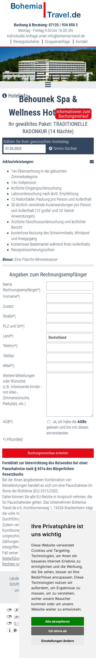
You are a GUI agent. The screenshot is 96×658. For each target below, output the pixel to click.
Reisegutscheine (26, 42)
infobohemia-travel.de (66, 36)
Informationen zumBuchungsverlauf (73, 114)
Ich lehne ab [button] (57, 631)
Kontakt (82, 42)
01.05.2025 (13, 149)
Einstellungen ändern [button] (57, 641)
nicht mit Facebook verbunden (9, 610)
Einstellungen (15, 630)
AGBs (81, 421)
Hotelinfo (17, 96)
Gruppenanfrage (57, 42)
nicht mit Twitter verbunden (9, 616)
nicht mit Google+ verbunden (9, 623)
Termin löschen (64, 148)
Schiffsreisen (20, 584)
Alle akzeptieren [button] (57, 621)
